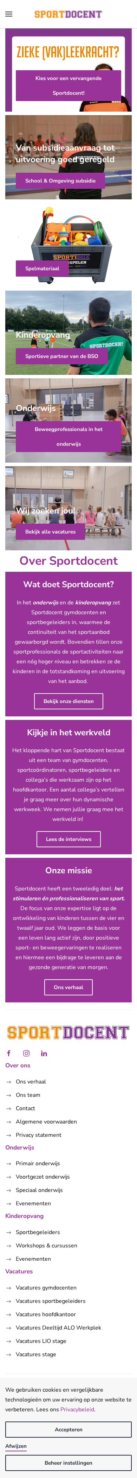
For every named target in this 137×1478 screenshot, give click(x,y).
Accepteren (69, 1429)
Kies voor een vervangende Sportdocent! (68, 86)
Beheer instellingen (68, 1462)
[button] (8, 14)
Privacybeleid (77, 1409)
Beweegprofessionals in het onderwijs (69, 437)
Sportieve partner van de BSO (61, 356)
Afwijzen (16, 1446)
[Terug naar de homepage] (69, 14)
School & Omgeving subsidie (60, 180)
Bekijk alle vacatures (50, 531)
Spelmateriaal (42, 268)
